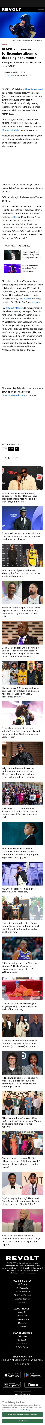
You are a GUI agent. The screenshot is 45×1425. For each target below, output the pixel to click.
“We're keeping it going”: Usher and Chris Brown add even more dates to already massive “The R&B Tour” (21, 1201)
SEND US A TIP (22, 1364)
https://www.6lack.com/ (13, 395)
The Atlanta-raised (34, 89)
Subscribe (22, 1336)
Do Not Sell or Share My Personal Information (22, 1414)
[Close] (42, 1398)
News (4, 44)
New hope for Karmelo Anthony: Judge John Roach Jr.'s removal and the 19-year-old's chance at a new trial (20, 813)
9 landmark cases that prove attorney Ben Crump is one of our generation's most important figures (21, 536)
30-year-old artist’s (10, 130)
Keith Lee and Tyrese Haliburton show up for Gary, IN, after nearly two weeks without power (21, 573)
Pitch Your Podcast (22, 1295)
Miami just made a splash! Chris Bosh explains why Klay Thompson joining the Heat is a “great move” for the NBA (21, 612)
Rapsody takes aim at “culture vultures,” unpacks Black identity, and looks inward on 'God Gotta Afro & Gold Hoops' (21, 732)
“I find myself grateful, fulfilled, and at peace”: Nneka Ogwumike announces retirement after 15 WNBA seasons (20, 967)
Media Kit (22, 1323)
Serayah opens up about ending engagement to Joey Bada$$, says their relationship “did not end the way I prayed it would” (19, 497)
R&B (17, 449)
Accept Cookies (22, 1421)
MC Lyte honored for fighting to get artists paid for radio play (20, 890)
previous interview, (15, 308)
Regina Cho (11, 72)
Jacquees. (35, 302)
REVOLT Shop (22, 1347)
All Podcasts (22, 1288)
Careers (22, 1326)
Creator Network (22, 1299)
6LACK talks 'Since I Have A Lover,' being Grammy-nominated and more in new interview (30, 257)
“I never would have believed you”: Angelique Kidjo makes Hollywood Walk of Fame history (19, 1006)
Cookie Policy (25, 1410)
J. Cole (14, 217)
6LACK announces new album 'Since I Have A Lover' (30, 268)
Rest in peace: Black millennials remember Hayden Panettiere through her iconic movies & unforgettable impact (21, 1240)
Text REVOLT (22, 1343)
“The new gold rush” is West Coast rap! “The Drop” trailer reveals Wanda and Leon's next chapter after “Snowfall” (21, 1122)
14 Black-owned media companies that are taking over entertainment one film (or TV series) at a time (20, 1043)
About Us (22, 1312)
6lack (11, 449)
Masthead (22, 1315)
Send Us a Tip (22, 1319)
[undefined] (12, 255)
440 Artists (23, 1302)
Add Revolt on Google (19, 75)
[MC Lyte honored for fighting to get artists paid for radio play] (22, 874)
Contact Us (22, 1340)
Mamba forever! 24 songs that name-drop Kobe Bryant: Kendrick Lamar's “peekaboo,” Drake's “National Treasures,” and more (21, 692)
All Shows (22, 1284)
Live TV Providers (22, 1291)
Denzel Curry (25, 298)
